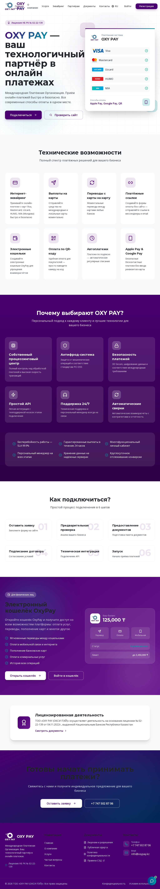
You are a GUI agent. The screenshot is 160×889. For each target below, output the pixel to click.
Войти (127, 6)
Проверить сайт (66, 115)
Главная (19, 6)
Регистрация (146, 6)
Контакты (104, 6)
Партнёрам (74, 6)
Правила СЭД (95, 860)
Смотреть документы (49, 730)
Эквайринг (58, 6)
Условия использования (142, 883)
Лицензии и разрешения (100, 842)
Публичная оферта (98, 847)
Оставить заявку (59, 803)
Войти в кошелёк (66, 675)
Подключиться (21, 115)
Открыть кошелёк (23, 675)
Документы (89, 6)
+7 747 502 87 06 (102, 803)
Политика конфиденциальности (98, 854)
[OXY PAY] (10, 6)
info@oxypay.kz (140, 854)
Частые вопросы (53, 859)
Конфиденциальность (113, 883)
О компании (32, 6)
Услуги (45, 6)
